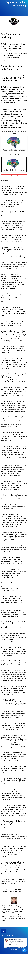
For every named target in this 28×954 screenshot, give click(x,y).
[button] (26, 28)
